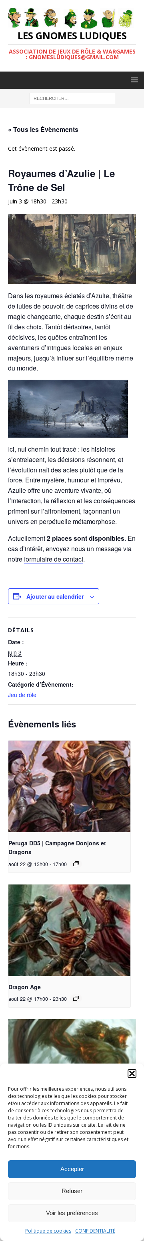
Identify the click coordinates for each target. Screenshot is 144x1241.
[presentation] (69, 786)
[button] (132, 1074)
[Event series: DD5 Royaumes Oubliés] (76, 863)
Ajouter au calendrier (55, 596)
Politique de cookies (48, 1230)
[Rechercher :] (72, 98)
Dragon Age (24, 987)
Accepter (72, 1168)
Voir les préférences (72, 1212)
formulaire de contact (53, 559)
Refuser (72, 1190)
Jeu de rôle (22, 695)
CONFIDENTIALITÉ (95, 1230)
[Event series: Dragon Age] (76, 998)
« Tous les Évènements (43, 129)
